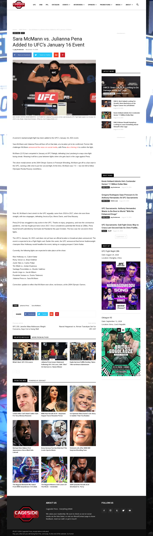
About (128, 5)
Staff (109, 231)
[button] (137, 3)
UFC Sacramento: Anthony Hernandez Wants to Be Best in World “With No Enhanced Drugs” (119, 211)
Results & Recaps (76, 359)
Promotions (105, 5)
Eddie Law (114, 201)
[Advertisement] (76, 17)
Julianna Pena (24, 305)
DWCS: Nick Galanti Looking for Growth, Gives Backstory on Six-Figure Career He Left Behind (125, 103)
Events (65, 5)
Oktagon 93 (107, 317)
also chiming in (72, 147)
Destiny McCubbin (122, 93)
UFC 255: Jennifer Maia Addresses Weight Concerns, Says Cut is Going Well (29, 327)
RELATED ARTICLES (21, 337)
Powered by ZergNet (37, 380)
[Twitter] (123, 510)
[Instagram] (110, 510)
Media (118, 5)
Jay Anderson (19, 49)
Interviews (78, 5)
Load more (120, 237)
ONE (40, 5)
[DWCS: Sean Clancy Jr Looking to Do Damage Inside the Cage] (121, 87)
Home (15, 30)
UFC (34, 5)
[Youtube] (129, 510)
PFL (47, 5)
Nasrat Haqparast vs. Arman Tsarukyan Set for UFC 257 (77, 327)
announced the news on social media (43, 147)
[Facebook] (104, 510)
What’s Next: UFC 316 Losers (23, 362)
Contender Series (109, 93)
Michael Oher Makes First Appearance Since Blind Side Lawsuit (23, 450)
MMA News (16, 33)
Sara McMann (36, 305)
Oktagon (55, 5)
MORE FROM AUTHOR (40, 337)
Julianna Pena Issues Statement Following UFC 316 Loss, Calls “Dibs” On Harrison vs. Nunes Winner (54, 364)
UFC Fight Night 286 (110, 251)
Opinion (91, 5)
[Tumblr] (117, 510)
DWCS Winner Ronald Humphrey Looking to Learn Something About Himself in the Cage (126, 125)
